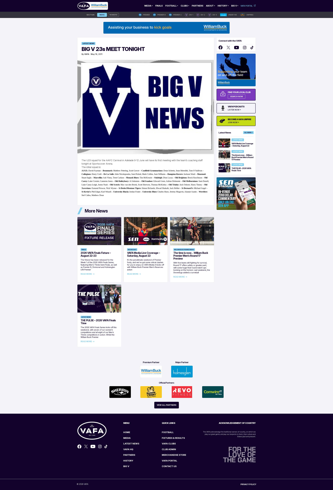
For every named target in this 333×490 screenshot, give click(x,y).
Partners (197, 5)
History (222, 5)
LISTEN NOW (233, 110)
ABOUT (210, 5)
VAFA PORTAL (169, 460)
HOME (126, 432)
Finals (159, 5)
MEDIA (127, 438)
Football (171, 5)
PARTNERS (129, 455)
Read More (86, 274)
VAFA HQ (128, 449)
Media (147, 5)
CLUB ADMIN (169, 449)
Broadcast (132, 249)
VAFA (86, 54)
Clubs (184, 5)
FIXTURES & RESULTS (173, 438)
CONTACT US (169, 466)
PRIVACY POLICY (248, 484)
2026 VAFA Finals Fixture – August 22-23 (96, 254)
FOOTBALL (168, 432)
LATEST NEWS (131, 443)
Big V (234, 5)
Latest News (88, 43)
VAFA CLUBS (169, 443)
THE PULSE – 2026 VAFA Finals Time (98, 322)
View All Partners (166, 405)
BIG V (126, 466)
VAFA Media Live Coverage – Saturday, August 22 (143, 254)
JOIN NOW (233, 122)
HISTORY (128, 460)
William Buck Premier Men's (184, 249)
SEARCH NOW (236, 96)
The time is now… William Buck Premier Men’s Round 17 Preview (190, 255)
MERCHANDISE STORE (174, 455)
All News (247, 132)
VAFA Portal (247, 6)
